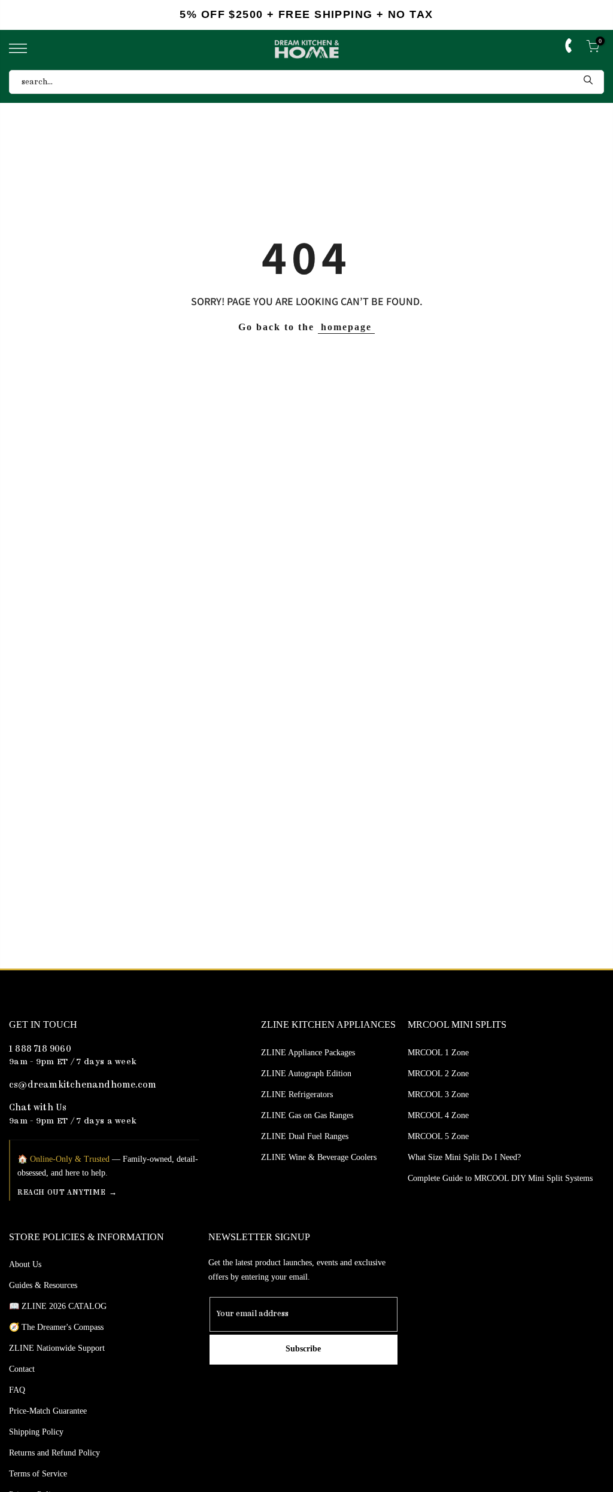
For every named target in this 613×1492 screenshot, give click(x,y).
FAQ (17, 1390)
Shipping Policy (36, 1431)
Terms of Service (38, 1473)
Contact (22, 1369)
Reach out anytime (61, 1192)
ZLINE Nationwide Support (57, 1348)
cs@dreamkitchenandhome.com (82, 1085)
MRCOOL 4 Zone (438, 1115)
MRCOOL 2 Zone (438, 1073)
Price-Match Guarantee (48, 1410)
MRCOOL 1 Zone (438, 1052)
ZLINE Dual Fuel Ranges (304, 1136)
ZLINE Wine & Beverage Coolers (319, 1157)
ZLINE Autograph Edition (306, 1073)
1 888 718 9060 (40, 1049)
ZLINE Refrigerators (297, 1094)
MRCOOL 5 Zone (438, 1136)
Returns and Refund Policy (54, 1452)
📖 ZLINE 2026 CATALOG (58, 1306)
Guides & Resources (43, 1285)
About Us (25, 1264)
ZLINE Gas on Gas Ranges (307, 1115)
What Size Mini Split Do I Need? (464, 1157)
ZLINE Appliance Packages (308, 1052)
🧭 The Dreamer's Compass (56, 1327)
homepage (346, 327)
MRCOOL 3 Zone (438, 1094)
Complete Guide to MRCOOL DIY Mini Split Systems (500, 1178)
